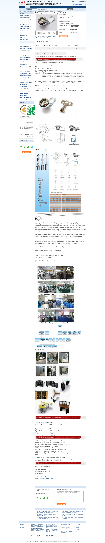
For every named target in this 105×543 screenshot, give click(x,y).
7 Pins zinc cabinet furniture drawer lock (66, 532)
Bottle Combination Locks (25, 75)
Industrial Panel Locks (24, 44)
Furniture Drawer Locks (24, 26)
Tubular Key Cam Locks (24, 15)
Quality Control (48, 6)
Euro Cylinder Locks (24, 91)
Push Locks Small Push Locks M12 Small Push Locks (67, 527)
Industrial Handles (23, 52)
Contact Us (56, 6)
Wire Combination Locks (25, 73)
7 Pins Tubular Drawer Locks (66, 524)
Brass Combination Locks (25, 69)
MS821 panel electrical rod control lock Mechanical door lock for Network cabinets (37, 533)
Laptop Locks (22, 95)
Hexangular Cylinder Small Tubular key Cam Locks (66, 529)
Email (85, 2)
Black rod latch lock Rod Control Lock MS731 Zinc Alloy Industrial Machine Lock (37, 536)
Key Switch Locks (23, 24)
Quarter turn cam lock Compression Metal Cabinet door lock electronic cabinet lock (51, 526)
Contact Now (64, 36)
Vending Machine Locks (24, 22)
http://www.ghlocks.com (46, 478)
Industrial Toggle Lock (24, 50)
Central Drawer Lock (24, 28)
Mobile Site (79, 531)
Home (22, 6)
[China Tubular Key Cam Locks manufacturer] (22, 3)
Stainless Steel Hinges (24, 57)
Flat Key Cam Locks (24, 17)
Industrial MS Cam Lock (30, 11)
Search (70, 9)
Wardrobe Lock (23, 33)
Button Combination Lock (25, 80)
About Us (33, 6)
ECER (78, 541)
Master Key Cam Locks (24, 19)
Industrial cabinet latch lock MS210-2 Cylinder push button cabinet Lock (52, 538)
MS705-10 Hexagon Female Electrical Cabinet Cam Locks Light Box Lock (52, 530)
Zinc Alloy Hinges (23, 55)
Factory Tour (40, 6)
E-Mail (77, 527)
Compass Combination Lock (25, 82)
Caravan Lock (22, 35)
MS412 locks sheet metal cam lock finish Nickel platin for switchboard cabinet (52, 534)
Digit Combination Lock (24, 66)
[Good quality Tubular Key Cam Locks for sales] (24, 115)
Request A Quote (79, 2)
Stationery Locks (23, 93)
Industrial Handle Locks (24, 46)
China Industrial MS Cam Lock (38, 541)
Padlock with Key (23, 88)
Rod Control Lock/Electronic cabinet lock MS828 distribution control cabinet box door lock (37, 529)
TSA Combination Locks (25, 86)
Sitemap (77, 529)
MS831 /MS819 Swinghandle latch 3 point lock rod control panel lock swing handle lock (37, 525)
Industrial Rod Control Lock (25, 48)
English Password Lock (24, 71)
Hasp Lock (22, 37)
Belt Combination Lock (24, 77)
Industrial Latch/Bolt (24, 59)
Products (27, 6)
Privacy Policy (29, 541)
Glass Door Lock (23, 30)
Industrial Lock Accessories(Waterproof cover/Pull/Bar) (25, 63)
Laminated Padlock (24, 84)
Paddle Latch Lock (23, 39)
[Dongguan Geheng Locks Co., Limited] (85, 4)
